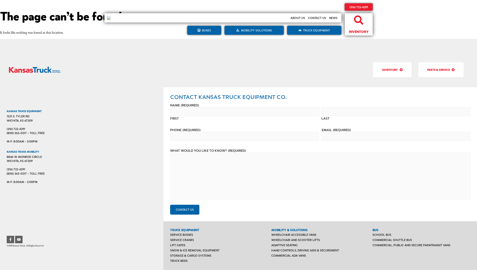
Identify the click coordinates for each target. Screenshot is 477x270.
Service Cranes (182, 240)
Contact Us (317, 18)
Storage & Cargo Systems (190, 255)
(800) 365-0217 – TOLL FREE (26, 133)
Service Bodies (181, 234)
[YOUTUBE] (19, 239)
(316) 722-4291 (359, 7)
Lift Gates (177, 245)
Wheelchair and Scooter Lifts (295, 240)
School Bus (381, 234)
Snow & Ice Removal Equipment (194, 250)
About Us (297, 18)
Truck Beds (179, 260)
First (174, 118)
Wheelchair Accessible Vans (293, 234)
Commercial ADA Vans (288, 255)
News (333, 18)
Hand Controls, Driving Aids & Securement (305, 250)
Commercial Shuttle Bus (392, 240)
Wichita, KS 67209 (20, 120)
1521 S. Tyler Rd (18, 116)
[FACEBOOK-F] (10, 239)
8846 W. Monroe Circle (24, 157)
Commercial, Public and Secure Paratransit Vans (411, 245)
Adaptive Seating (284, 245)
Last (325, 118)
